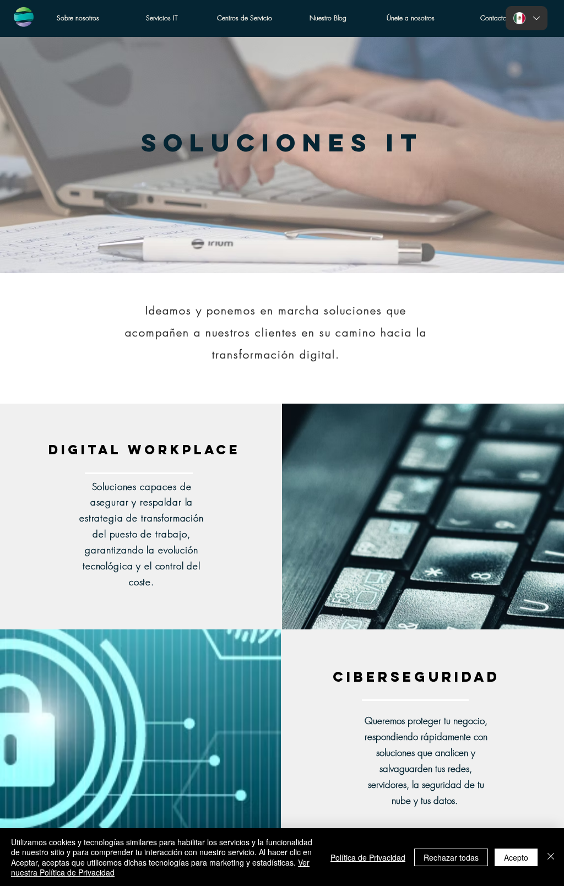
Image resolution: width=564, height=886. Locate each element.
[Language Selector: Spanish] (526, 18)
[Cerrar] (550, 857)
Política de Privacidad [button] (367, 857)
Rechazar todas (451, 857)
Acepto (516, 857)
